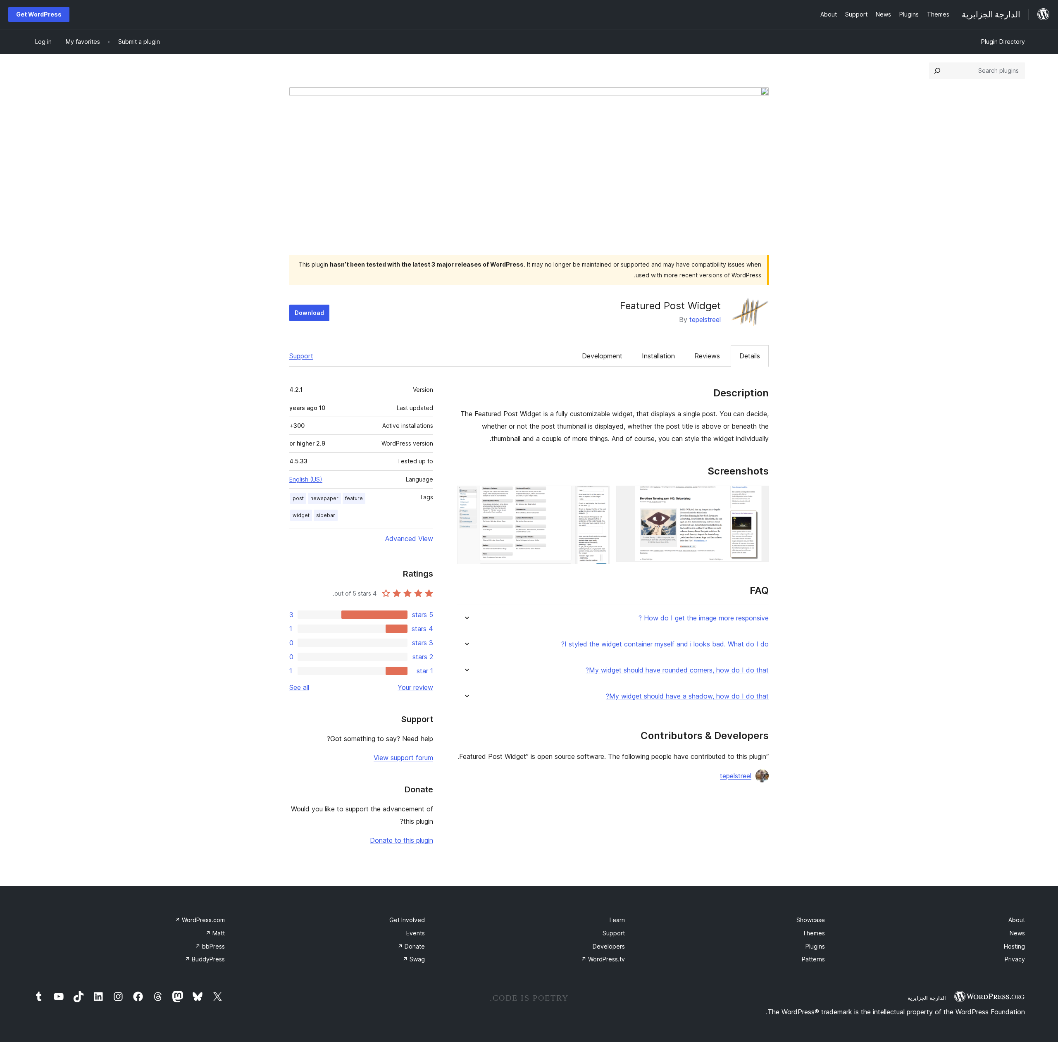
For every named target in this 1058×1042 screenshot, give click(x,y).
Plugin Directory (1003, 41)
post (298, 498)
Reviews (707, 356)
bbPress (210, 946)
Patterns (813, 959)
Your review (415, 687)
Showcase (810, 919)
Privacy (1015, 959)
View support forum (403, 757)
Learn (617, 919)
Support (301, 356)
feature (354, 498)
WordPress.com (200, 919)
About (1016, 919)
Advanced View (409, 538)
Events (415, 933)
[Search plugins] (937, 70)
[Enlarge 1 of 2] (757, 497)
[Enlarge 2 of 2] (598, 497)
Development (602, 356)
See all (299, 687)
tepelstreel (705, 319)
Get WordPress (39, 14)
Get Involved (407, 919)
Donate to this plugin (401, 840)
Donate (411, 946)
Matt (215, 933)
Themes (814, 933)
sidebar (325, 515)
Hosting (1014, 946)
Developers (609, 946)
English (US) (305, 479)
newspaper (324, 498)
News (1017, 933)
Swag (414, 959)
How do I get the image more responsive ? (704, 618)
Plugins (815, 946)
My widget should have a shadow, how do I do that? (687, 696)
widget (301, 515)
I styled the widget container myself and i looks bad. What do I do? (665, 644)
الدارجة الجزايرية (927, 997)
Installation (658, 356)
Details (749, 356)
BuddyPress (205, 959)
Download (309, 312)
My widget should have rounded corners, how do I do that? (677, 670)
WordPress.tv (603, 959)
